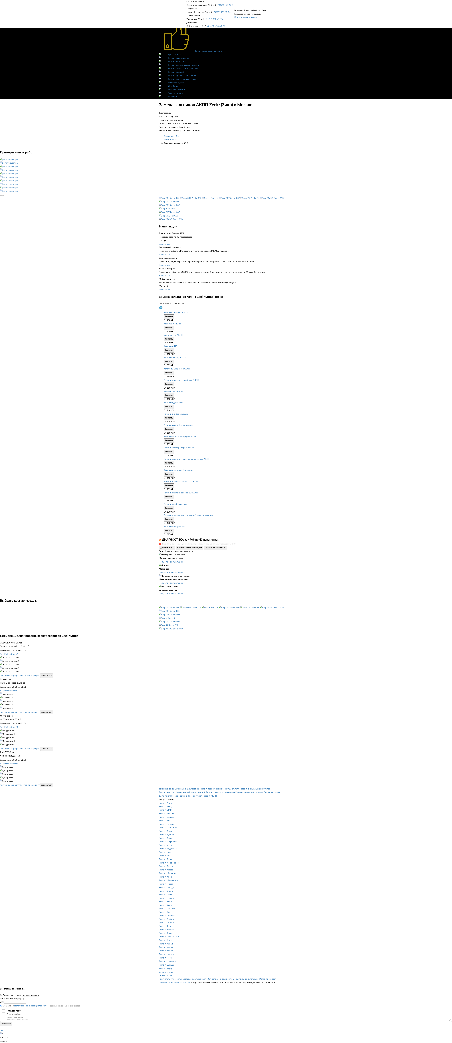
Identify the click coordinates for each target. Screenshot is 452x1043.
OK (1, 1030)
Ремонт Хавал (166, 944)
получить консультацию (189, 547)
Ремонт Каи (165, 852)
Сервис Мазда (166, 972)
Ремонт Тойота (166, 930)
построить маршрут (10, 675)
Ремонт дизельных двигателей (183, 65)
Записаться (164, 244)
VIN (2, 1002)
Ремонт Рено (165, 902)
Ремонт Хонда (166, 947)
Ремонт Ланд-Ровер (169, 863)
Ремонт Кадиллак (168, 849)
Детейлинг (173, 86)
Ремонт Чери (165, 958)
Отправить (6, 1024)
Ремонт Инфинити (168, 842)
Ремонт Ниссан (166, 884)
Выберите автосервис (11, 995)
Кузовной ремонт (176, 90)
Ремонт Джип (166, 838)
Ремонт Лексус (166, 866)
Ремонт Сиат (165, 912)
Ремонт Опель (166, 891)
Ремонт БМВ (165, 810)
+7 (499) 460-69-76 (214, 19)
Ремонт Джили (166, 835)
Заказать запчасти (198, 979)
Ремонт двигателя (177, 62)
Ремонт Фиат (165, 933)
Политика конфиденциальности (174, 982)
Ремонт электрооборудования (183, 69)
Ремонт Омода (166, 887)
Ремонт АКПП (175, 97)
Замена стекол (175, 93)
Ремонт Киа (165, 856)
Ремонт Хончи (166, 951)
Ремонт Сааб (165, 905)
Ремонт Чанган (166, 954)
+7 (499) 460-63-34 (221, 12)
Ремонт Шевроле (167, 961)
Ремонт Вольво (166, 817)
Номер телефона (8, 999)
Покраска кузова (176, 83)
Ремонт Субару (166, 919)
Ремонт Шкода (166, 965)
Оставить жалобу (267, 979)
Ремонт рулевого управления (182, 76)
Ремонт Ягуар (165, 968)
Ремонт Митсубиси (168, 880)
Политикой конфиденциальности (30, 1006)
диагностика (167, 547)
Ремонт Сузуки (166, 923)
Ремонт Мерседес (168, 873)
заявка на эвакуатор (215, 547)
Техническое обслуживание (208, 51)
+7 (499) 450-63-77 (216, 26)
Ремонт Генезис (166, 824)
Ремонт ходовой (176, 72)
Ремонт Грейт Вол (168, 828)
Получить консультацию (246, 17)
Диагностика (174, 55)
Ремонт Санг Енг (167, 909)
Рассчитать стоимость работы (174, 979)
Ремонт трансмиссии (178, 58)
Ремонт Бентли (166, 813)
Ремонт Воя (165, 821)
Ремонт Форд (165, 940)
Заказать (169, 316)
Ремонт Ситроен (167, 916)
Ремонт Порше (166, 898)
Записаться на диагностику (221, 979)
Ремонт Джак (165, 831)
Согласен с (25, 1006)
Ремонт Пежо (165, 894)
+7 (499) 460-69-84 (225, 5)
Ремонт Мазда (166, 870)
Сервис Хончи (165, 976)
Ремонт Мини (165, 877)
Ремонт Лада (165, 859)
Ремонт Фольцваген (169, 937)
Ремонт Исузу (166, 845)
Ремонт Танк (165, 926)
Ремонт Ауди (165, 803)
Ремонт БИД (165, 807)
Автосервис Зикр (172, 136)
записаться (46, 675)
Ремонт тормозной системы (182, 79)
